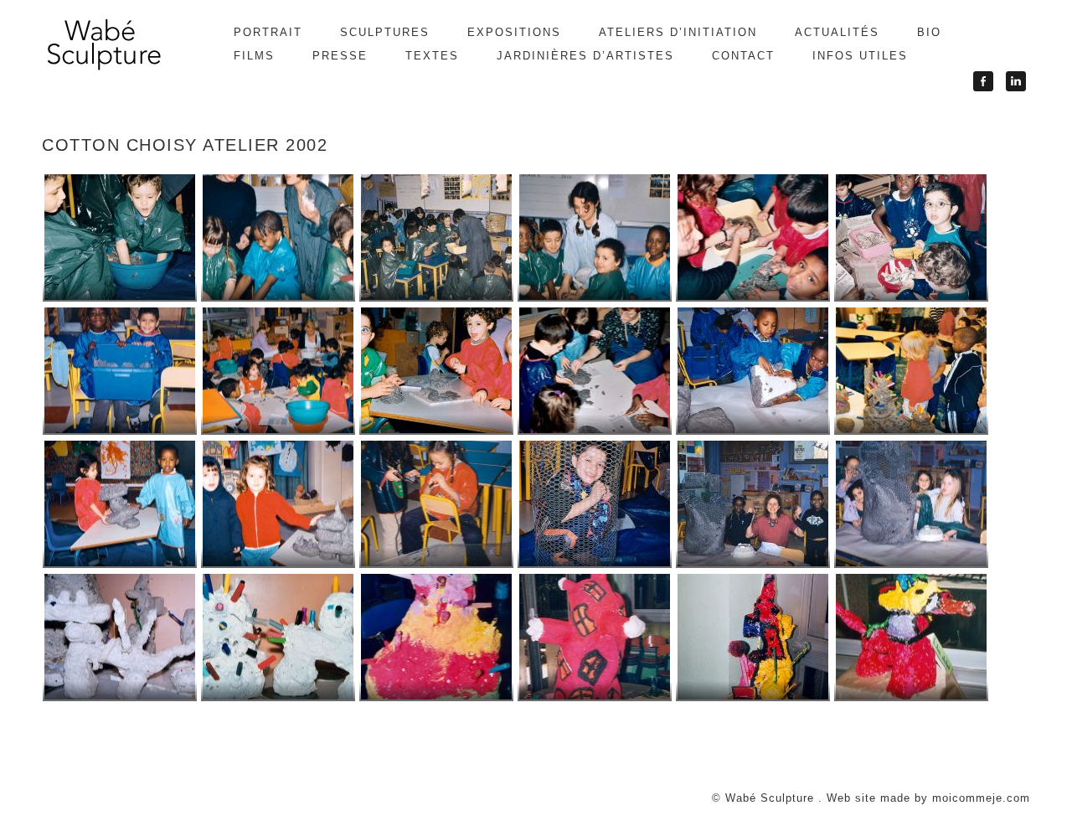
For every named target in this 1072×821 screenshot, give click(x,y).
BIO (929, 32)
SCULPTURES (385, 32)
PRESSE (340, 55)
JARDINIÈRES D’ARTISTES (585, 55)
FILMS (254, 55)
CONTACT (743, 55)
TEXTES (432, 55)
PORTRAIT (268, 32)
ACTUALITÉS (837, 32)
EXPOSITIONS (514, 32)
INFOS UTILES (860, 55)
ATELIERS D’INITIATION (678, 32)
